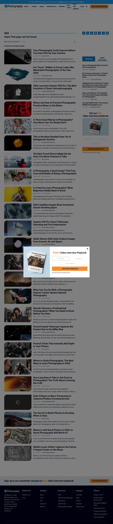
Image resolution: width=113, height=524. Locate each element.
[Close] (87, 248)
